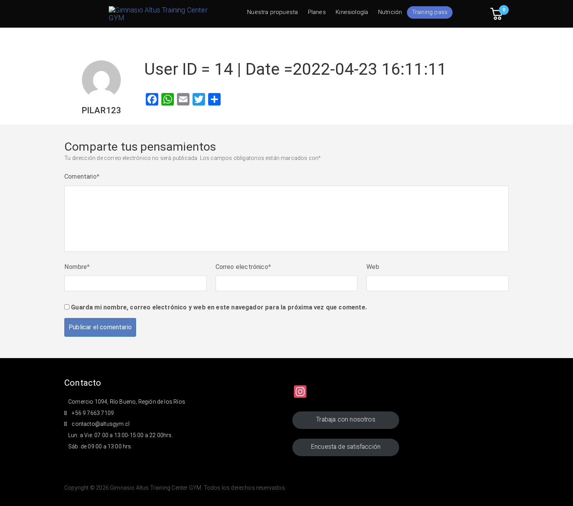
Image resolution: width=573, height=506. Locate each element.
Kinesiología (352, 12)
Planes (317, 12)
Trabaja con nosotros (345, 419)
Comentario (81, 176)
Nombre (77, 267)
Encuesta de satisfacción (345, 446)
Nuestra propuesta (272, 12)
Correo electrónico (243, 267)
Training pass (429, 12)
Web (372, 267)
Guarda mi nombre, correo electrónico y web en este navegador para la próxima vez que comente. (219, 307)
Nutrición (390, 12)
